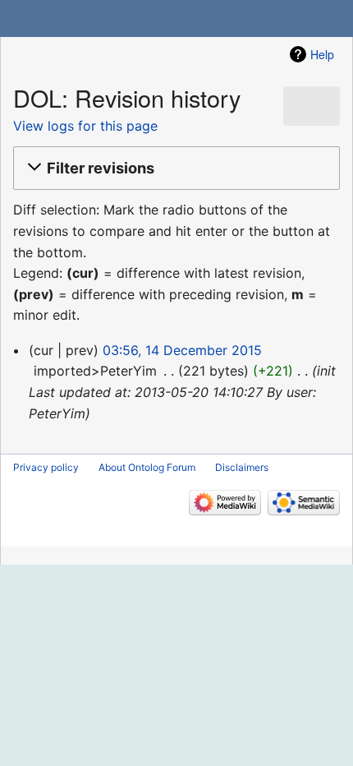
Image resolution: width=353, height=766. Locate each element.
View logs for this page (85, 126)
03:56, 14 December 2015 (182, 350)
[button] (174, 168)
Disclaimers (241, 467)
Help (322, 54)
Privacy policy (46, 467)
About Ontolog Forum (147, 467)
